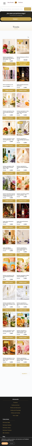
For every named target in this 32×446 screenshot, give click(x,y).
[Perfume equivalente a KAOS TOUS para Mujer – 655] (23, 183)
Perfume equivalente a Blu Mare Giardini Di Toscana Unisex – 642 (8, 167)
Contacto (15, 402)
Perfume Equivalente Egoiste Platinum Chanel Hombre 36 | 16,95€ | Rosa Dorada (9, 195)
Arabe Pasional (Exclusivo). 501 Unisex (22, 222)
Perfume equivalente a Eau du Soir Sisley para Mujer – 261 (8, 112)
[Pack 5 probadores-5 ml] (9, 74)
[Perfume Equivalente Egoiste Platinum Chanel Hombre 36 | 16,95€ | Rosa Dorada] (9, 183)
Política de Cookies (15, 412)
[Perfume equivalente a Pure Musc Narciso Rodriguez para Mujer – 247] (9, 292)
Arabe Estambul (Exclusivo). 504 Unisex (23, 85)
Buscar (27, 9)
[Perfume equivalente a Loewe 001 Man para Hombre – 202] (23, 128)
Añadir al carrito (9, 64)
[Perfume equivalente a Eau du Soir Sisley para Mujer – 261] (9, 100)
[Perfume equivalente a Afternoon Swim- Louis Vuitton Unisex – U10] (23, 320)
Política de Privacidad (15, 410)
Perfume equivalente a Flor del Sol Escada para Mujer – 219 (8, 276)
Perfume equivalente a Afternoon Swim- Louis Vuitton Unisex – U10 (21, 331)
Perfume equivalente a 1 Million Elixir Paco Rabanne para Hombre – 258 (8, 58)
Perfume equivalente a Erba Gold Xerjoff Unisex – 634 (9, 139)
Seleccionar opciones (23, 63)
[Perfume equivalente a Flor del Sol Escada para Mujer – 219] (9, 265)
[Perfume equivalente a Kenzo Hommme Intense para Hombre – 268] (23, 237)
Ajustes (11, 443)
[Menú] (4, 3)
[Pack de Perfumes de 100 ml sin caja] (23, 46)
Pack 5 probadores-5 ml (8, 84)
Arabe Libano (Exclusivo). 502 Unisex (8, 222)
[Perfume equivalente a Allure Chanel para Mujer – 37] (23, 265)
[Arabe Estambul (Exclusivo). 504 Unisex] (23, 74)
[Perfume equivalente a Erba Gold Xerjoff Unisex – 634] (9, 128)
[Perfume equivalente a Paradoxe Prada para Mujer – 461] (23, 155)
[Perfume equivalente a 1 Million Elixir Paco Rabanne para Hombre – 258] (9, 46)
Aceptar (4, 443)
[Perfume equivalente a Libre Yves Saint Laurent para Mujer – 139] (23, 100)
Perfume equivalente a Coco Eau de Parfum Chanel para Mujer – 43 (9, 359)
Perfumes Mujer (6, 422)
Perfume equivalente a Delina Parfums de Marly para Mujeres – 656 (23, 359)
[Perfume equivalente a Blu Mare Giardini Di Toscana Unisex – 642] (9, 155)
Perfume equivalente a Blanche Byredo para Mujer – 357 (23, 304)
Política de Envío (15, 405)
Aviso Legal (15, 415)
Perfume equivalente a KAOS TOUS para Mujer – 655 (23, 194)
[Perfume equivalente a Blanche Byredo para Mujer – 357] (23, 292)
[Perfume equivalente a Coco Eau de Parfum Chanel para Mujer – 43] (9, 347)
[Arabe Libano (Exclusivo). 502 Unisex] (9, 210)
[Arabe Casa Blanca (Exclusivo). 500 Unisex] (9, 237)
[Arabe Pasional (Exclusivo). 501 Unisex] (23, 210)
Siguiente (24, 373)
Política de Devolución (15, 407)
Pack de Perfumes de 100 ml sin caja (23, 58)
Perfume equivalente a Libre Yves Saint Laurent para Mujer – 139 (23, 112)
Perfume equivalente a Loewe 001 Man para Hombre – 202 (23, 140)
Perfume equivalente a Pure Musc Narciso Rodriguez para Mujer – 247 (9, 304)
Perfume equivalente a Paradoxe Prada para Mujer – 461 (23, 167)
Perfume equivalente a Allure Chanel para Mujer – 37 (23, 276)
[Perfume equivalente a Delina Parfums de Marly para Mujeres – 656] (23, 347)
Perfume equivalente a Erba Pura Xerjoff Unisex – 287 (9, 331)
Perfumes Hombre (7, 425)
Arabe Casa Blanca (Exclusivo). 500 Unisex (8, 248)
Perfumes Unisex (7, 427)
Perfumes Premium (7, 430)
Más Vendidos (6, 432)
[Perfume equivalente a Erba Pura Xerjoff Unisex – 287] (9, 320)
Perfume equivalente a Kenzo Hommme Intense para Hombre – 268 (22, 249)
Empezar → (16, 19)
